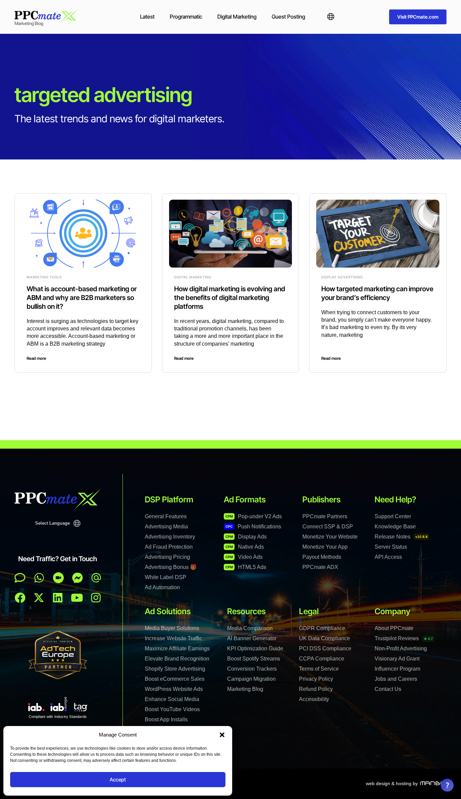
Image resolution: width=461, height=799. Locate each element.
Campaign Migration (251, 679)
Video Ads (244, 557)
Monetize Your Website (330, 537)
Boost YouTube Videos (172, 709)
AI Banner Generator (251, 638)
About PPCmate (394, 628)
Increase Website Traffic (173, 638)
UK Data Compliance (324, 638)
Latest (147, 16)
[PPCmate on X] (38, 597)
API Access (388, 557)
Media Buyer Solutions (172, 628)
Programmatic (186, 16)
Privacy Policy (316, 679)
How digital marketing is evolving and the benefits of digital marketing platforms (229, 297)
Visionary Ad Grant (397, 658)
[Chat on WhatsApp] (39, 577)
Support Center (393, 516)
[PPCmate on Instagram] (95, 597)
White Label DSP (165, 577)
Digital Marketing (236, 16)
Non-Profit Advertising (401, 648)
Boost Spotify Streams (253, 658)
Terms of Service (319, 669)
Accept (118, 779)
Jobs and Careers (396, 679)
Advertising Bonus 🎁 (171, 567)
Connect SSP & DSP (327, 526)
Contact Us (388, 689)
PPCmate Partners (324, 516)
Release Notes (401, 537)
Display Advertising (342, 277)
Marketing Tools (44, 277)
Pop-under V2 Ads (253, 516)
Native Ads (244, 547)
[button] (222, 734)
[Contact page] (58, 577)
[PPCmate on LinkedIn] (57, 597)
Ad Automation (162, 587)
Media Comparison (250, 628)
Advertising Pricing (167, 557)
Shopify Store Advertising (175, 669)
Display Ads (246, 537)
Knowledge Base (395, 526)
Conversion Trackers (252, 669)
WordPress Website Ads (174, 689)
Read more (36, 358)
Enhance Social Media (172, 699)
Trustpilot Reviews (404, 638)
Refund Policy (316, 689)
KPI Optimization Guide (255, 648)
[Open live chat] (20, 577)
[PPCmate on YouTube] (77, 597)
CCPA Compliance (321, 658)
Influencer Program (397, 669)
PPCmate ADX (320, 567)
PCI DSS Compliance (325, 648)
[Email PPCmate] (96, 577)
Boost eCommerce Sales (175, 679)
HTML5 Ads (245, 567)
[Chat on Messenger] (77, 577)
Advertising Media (166, 526)
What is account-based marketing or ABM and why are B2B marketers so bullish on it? (82, 297)
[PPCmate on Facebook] (20, 597)
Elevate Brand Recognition (177, 658)
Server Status (391, 547)
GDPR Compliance (322, 628)
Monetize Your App (325, 547)
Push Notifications (253, 526)
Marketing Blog (245, 689)
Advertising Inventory (170, 537)
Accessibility (314, 699)
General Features (166, 516)
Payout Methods (321, 557)
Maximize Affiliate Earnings (177, 648)
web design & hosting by (392, 783)
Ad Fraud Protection (169, 547)
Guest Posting (288, 16)
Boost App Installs (166, 719)
